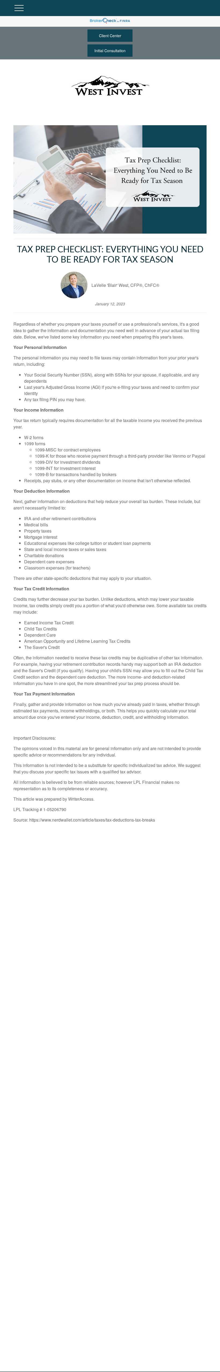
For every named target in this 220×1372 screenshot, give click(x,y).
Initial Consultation (110, 50)
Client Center (110, 35)
